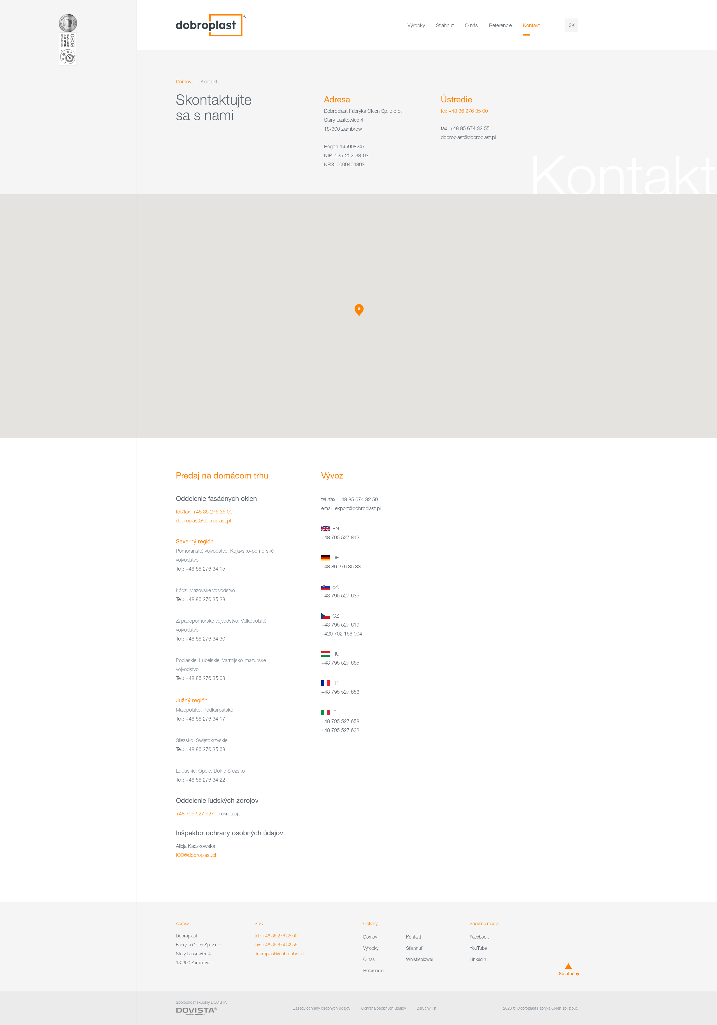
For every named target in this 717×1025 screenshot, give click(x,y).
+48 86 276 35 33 (341, 566)
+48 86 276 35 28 (205, 599)
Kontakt (531, 25)
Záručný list (426, 1008)
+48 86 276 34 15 (205, 569)
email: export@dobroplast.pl (351, 508)
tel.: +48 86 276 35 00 (276, 935)
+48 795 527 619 (340, 625)
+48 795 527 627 (195, 814)
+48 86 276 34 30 (205, 639)
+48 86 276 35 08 (205, 678)
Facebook (479, 936)
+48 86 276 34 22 (205, 780)
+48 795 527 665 (340, 663)
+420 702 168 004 (341, 634)
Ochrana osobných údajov (383, 1008)
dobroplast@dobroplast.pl (203, 521)
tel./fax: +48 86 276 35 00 (204, 512)
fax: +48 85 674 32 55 (276, 944)
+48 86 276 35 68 (205, 749)
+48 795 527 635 (340, 596)
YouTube (478, 948)
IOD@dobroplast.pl (196, 855)
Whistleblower (419, 959)
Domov (183, 82)
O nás (471, 25)
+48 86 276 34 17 (205, 719)
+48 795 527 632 (340, 730)
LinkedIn (478, 959)
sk (571, 25)
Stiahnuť (445, 25)
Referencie (500, 25)
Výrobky (416, 25)
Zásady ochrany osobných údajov (321, 1008)
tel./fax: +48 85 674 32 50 (349, 499)
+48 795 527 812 (340, 537)
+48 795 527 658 (340, 692)
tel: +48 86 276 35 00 (464, 111)
